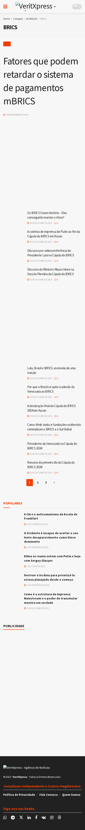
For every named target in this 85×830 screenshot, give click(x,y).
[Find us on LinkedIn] (29, 817)
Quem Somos (71, 795)
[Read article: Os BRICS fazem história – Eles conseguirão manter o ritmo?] (14, 218)
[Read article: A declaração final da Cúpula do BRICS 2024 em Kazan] (14, 411)
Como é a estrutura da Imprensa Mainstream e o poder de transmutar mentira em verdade (51, 598)
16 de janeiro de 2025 (37, 524)
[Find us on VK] (44, 817)
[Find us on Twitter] (21, 817)
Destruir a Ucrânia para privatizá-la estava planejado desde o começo (49, 577)
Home (6, 18)
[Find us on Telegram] (13, 817)
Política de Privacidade (19, 795)
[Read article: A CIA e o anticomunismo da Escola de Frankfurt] (12, 518)
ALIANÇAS (31, 18)
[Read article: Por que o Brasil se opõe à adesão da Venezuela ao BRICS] (14, 392)
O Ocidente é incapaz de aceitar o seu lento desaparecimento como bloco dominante (51, 537)
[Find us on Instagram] (51, 817)
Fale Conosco (48, 795)
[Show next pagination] (54, 482)
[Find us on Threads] (59, 817)
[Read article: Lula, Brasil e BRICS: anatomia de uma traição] (14, 373)
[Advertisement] (42, 159)
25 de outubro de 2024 (40, 260)
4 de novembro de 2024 (16, 114)
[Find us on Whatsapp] (5, 817)
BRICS (43, 18)
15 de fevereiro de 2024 (37, 585)
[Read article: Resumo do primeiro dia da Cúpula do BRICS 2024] (14, 468)
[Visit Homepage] (39, 6)
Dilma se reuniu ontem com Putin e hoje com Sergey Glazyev (52, 558)
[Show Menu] (5, 6)
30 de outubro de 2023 (37, 608)
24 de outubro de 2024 (40, 416)
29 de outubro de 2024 (40, 223)
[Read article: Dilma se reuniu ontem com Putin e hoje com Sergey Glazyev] (12, 560)
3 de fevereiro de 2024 (37, 547)
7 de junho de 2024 (35, 566)
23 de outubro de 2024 (40, 472)
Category (18, 18)
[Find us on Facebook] (36, 817)
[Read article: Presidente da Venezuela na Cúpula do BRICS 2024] (14, 449)
